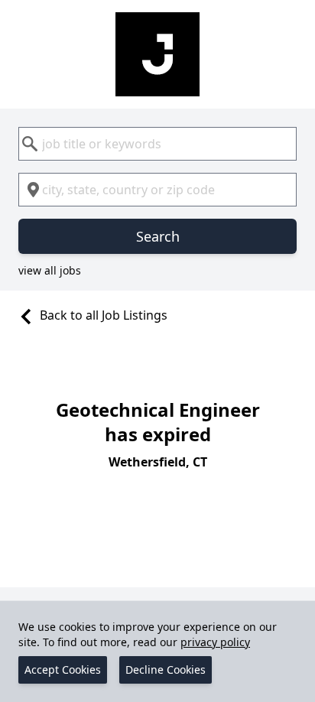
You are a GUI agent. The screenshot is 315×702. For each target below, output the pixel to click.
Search (158, 236)
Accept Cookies (62, 669)
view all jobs (49, 270)
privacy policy (215, 642)
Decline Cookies (165, 669)
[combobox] (157, 144)
